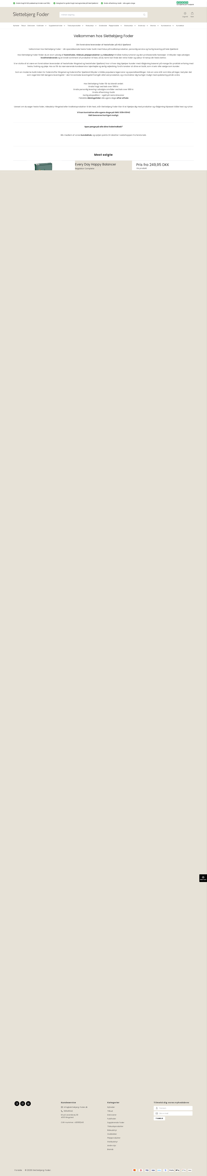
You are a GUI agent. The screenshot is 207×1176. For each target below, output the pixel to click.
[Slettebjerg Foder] (31, 14)
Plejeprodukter (114, 1138)
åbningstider (94, 98)
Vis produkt (141, 168)
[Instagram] (22, 1103)
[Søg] (144, 15)
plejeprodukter (92, 54)
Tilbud (110, 1111)
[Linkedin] (28, 1103)
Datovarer (111, 1115)
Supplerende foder (115, 1122)
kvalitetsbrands (49, 57)
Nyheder (111, 1107)
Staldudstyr (112, 1142)
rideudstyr (108, 54)
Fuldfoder (111, 1118)
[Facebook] (16, 1103)
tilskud (79, 54)
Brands (110, 1149)
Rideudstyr (112, 1130)
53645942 (68, 1111)
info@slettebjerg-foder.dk (76, 1107)
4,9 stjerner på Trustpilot (185, 4)
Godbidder (112, 1134)
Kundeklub (180, 26)
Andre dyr (111, 1145)
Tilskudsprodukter (115, 1126)
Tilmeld (159, 1118)
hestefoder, (70, 54)
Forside (18, 1170)
